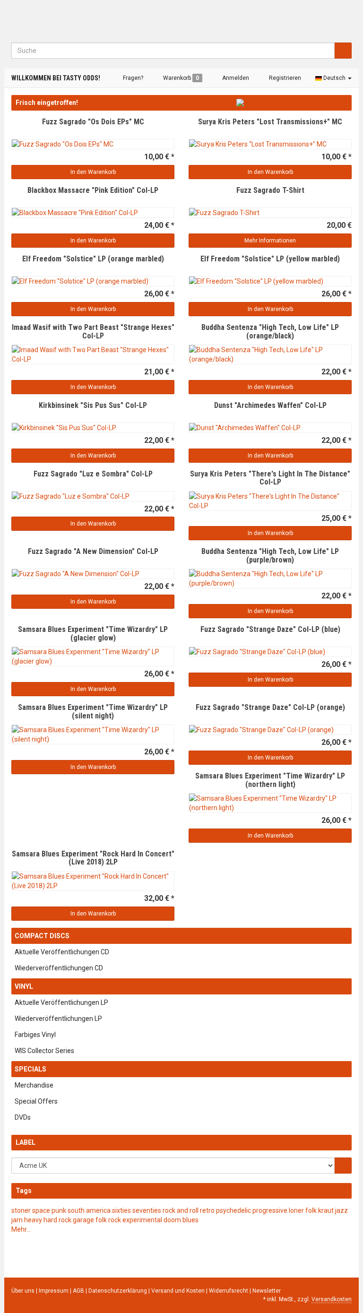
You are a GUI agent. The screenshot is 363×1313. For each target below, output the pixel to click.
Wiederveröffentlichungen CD (59, 968)
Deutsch (334, 78)
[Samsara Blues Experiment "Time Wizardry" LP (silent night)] (92, 734)
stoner (21, 1210)
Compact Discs (42, 936)
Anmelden (235, 78)
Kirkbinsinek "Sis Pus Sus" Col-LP (93, 405)
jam (17, 1220)
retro (207, 1210)
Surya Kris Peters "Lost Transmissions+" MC (270, 121)
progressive (269, 1210)
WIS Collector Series (44, 1050)
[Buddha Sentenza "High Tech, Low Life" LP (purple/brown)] (270, 578)
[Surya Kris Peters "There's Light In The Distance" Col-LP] (270, 501)
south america (89, 1210)
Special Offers (36, 1101)
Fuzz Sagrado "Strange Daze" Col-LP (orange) (270, 707)
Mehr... (21, 1229)
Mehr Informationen (270, 240)
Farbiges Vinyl (35, 1034)
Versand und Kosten (178, 1290)
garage (83, 1220)
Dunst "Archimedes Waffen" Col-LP (270, 405)
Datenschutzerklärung (118, 1290)
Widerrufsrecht (229, 1290)
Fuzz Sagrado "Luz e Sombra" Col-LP (93, 473)
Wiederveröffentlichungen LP (58, 1018)
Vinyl (24, 986)
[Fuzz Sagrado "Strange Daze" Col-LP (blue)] (270, 652)
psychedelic (233, 1210)
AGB (79, 1290)
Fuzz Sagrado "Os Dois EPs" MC (93, 121)
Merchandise (34, 1085)
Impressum (54, 1290)
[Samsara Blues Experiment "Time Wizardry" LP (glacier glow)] (92, 656)
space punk (49, 1210)
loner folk (303, 1210)
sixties (121, 1210)
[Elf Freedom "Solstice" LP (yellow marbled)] (270, 281)
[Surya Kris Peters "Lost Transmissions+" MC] (270, 144)
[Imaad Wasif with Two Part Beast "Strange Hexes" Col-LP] (92, 354)
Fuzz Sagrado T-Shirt (270, 190)
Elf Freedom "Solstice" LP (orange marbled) (93, 258)
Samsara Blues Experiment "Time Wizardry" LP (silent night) (93, 711)
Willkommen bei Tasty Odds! (55, 78)
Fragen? (132, 78)
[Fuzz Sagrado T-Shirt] (270, 212)
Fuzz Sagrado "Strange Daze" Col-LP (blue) (270, 629)
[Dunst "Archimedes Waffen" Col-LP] (270, 428)
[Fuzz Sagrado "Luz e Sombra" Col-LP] (92, 496)
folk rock (108, 1220)
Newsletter (266, 1290)
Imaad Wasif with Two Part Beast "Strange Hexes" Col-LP (93, 331)
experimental (142, 1220)
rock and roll (181, 1210)
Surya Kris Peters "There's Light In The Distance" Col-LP (270, 478)
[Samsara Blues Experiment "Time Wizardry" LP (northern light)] (270, 803)
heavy (33, 1220)
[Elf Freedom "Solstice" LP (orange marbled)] (92, 281)
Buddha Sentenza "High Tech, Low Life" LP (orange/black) (270, 331)
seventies (146, 1210)
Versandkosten (331, 1299)
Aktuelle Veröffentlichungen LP (61, 1002)
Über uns (23, 1290)
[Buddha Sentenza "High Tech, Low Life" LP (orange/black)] (270, 354)
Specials (30, 1069)
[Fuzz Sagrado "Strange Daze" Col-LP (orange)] (270, 730)
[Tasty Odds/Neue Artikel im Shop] (291, 102)
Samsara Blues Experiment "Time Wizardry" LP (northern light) (270, 780)
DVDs (23, 1117)
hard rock (57, 1220)
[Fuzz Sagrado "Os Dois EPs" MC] (92, 144)
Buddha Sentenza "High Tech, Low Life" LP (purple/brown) (270, 555)
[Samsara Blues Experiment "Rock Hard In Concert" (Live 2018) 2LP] (92, 881)
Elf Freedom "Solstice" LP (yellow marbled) (270, 258)
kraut (326, 1210)
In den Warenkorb (93, 172)
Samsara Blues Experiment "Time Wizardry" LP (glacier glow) (93, 633)
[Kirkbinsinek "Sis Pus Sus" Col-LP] (92, 428)
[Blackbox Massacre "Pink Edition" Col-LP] (92, 212)
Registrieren (284, 78)
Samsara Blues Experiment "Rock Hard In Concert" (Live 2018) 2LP (93, 858)
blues (190, 1220)
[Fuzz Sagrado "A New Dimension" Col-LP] (92, 574)
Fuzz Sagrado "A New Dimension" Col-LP (93, 551)
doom (172, 1220)
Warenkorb (180, 78)
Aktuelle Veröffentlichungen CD (62, 952)
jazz (341, 1210)
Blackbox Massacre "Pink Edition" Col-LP (92, 190)
